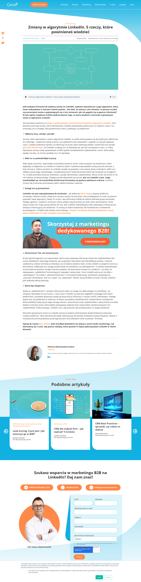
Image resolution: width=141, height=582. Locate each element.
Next (134, 430)
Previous (5, 430)
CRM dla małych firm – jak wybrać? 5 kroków (69, 430)
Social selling (114, 38)
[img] (110, 97)
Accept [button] (99, 577)
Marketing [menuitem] (86, 4)
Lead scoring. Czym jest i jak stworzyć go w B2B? (29, 432)
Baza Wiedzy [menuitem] (100, 4)
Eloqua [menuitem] (75, 4)
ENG (132, 4)
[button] (26, 97)
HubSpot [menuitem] (64, 4)
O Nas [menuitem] (112, 4)
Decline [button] (108, 577)
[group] (70, 97)
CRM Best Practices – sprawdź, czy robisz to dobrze (107, 426)
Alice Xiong (85, 193)
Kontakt (122, 5)
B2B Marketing (70, 24)
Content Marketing (104, 38)
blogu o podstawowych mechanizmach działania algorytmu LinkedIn (79, 123)
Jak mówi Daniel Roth (33, 147)
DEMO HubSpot (39, 4)
